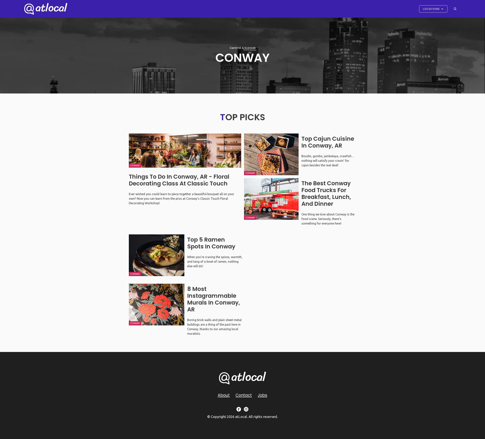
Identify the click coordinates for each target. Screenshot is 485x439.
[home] (45, 9)
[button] (433, 9)
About (224, 395)
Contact (243, 395)
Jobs (262, 395)
